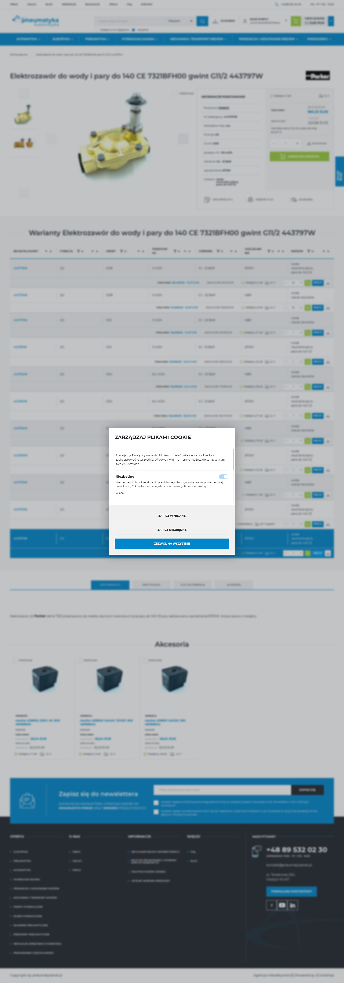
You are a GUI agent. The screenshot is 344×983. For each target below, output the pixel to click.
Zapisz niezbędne (172, 529)
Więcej (120, 493)
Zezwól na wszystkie (172, 543)
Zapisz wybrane (172, 515)
